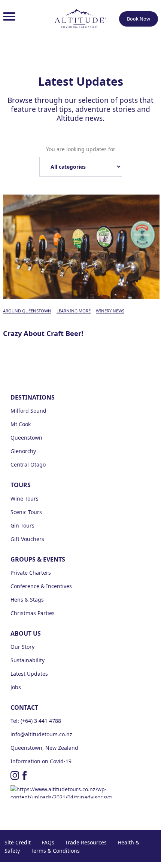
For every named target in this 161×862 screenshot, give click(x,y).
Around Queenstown (27, 311)
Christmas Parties (32, 613)
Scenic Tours (26, 512)
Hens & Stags (27, 599)
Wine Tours (24, 498)
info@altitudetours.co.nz (41, 734)
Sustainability (27, 660)
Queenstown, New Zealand (44, 747)
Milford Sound (28, 410)
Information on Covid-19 (41, 761)
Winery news (110, 311)
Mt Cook (20, 424)
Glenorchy (23, 451)
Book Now (138, 18)
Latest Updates (29, 673)
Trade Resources (86, 842)
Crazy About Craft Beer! (43, 333)
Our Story (22, 646)
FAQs (48, 842)
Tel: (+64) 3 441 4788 (35, 720)
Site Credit (17, 842)
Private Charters (30, 572)
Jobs (15, 687)
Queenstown (26, 437)
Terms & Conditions (55, 850)
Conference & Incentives (41, 586)
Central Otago (28, 464)
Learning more (74, 311)
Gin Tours (22, 525)
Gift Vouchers (27, 538)
